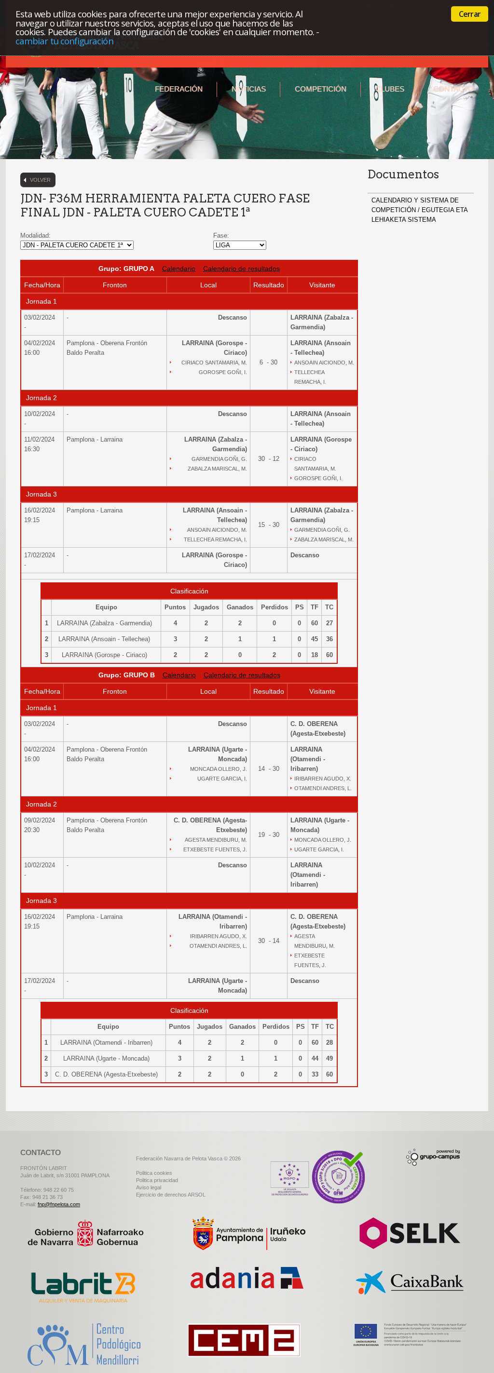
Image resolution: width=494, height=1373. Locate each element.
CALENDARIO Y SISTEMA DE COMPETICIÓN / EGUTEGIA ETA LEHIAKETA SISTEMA (419, 210)
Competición (320, 89)
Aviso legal (148, 1187)
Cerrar (469, 14)
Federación (179, 89)
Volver (40, 180)
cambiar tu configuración (64, 41)
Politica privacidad (157, 1180)
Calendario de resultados (241, 268)
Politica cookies (154, 1173)
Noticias (249, 89)
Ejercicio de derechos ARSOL (171, 1195)
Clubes (389, 89)
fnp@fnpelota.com (59, 1204)
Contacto (453, 89)
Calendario (178, 268)
